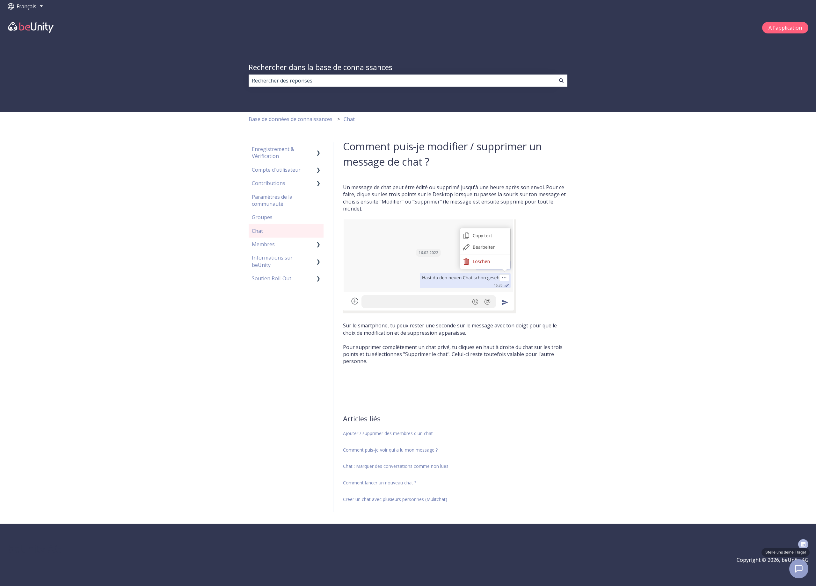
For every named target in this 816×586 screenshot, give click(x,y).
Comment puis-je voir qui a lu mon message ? (390, 450)
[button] (318, 149)
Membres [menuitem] (263, 244)
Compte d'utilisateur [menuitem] (276, 169)
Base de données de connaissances (290, 119)
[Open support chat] (798, 568)
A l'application (785, 27)
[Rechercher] (561, 81)
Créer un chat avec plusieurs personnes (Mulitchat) (395, 499)
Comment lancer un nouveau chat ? (379, 483)
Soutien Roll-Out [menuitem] (271, 278)
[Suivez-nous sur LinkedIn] (803, 544)
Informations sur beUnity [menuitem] (272, 261)
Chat (349, 119)
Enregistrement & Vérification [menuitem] (273, 153)
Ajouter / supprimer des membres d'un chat (388, 433)
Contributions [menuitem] (268, 183)
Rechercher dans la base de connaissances (320, 67)
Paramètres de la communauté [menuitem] (272, 200)
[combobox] (402, 81)
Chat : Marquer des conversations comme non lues (395, 466)
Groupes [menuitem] (262, 217)
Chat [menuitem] (257, 230)
